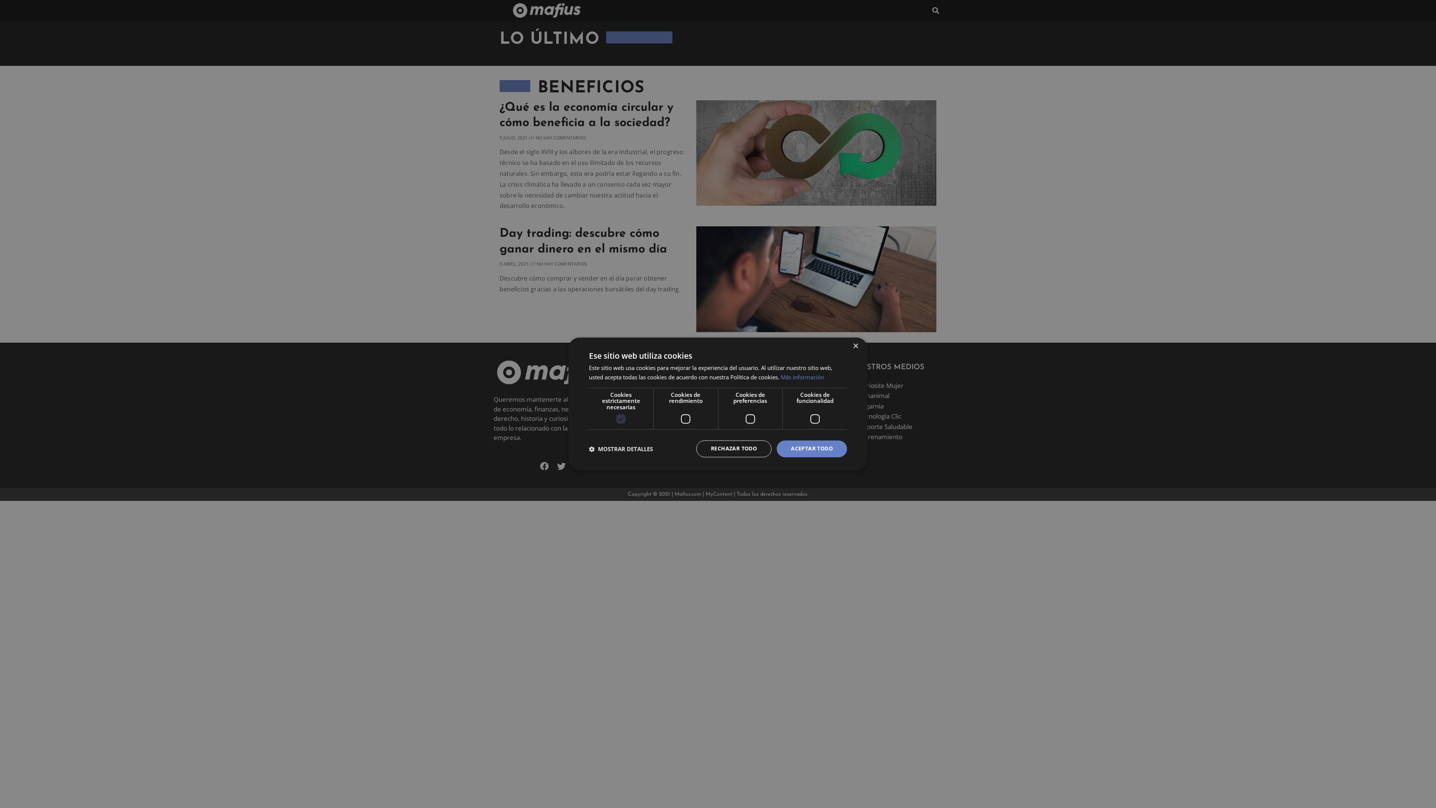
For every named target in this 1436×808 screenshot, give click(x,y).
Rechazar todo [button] (734, 448)
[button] (621, 449)
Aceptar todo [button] (812, 448)
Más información (802, 377)
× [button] (855, 346)
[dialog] (718, 403)
